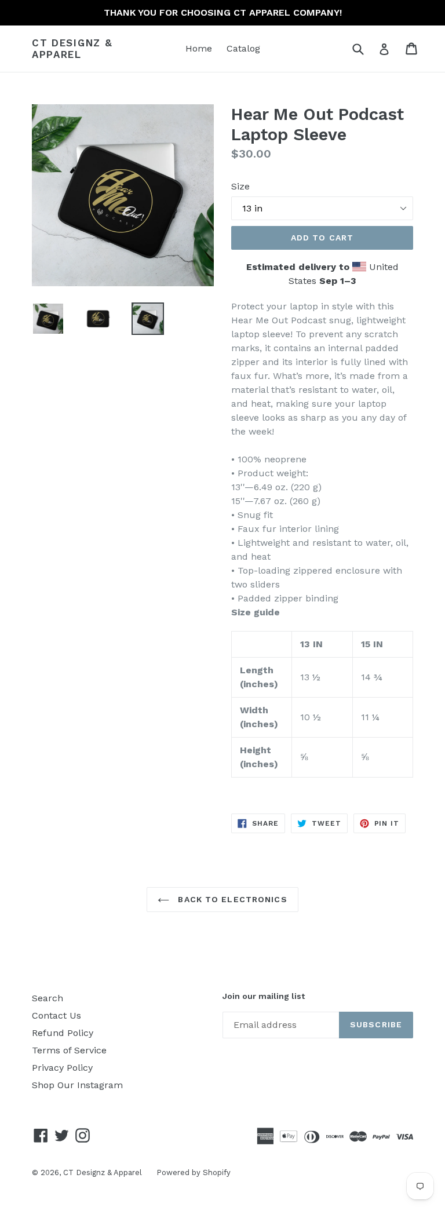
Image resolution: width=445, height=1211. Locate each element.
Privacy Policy (62, 1067)
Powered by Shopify (193, 1172)
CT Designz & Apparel (72, 48)
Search (47, 998)
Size (240, 186)
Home (198, 48)
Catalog (243, 48)
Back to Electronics (231, 899)
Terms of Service (69, 1050)
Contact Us (56, 1015)
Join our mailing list (263, 996)
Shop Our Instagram (77, 1084)
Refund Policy (62, 1032)
